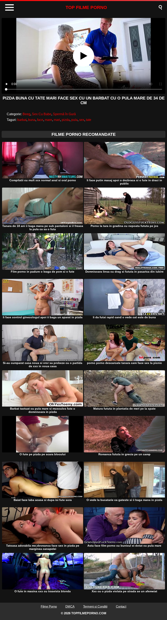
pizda (66, 120)
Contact (121, 606)
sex (81, 120)
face (40, 120)
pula (74, 120)
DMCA (70, 606)
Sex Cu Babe (41, 114)
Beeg (26, 114)
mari (57, 120)
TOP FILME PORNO (86, 7)
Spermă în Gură (64, 114)
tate (88, 120)
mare (48, 120)
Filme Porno (49, 606)
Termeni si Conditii (95, 606)
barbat (21, 120)
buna (31, 120)
